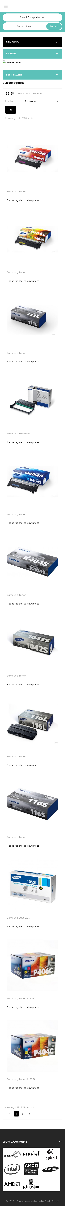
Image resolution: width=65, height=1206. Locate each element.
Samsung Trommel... (19, 433)
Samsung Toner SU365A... (22, 1079)
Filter (11, 109)
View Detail (20, 182)
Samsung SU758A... (18, 917)
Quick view (44, 182)
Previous (10, 1114)
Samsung (12, 42)
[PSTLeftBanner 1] (32, 62)
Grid (7, 93)
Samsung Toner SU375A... (22, 998)
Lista (12, 93)
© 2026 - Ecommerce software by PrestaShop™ (32, 1201)
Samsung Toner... (17, 191)
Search (54, 26)
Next (29, 1114)
